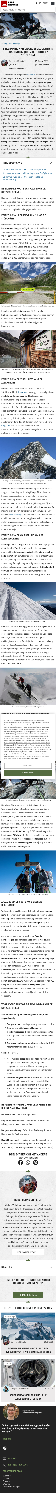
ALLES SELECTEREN (28, 773)
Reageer (6, 1267)
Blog (5, 43)
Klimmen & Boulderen (18, 68)
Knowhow (8, 1363)
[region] (28, 746)
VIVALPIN (31, 74)
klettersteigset (17, 514)
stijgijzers (5, 425)
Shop (45, 3)
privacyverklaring (32, 758)
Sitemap (6, 1484)
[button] (53, 3)
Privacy (6, 1481)
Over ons (7, 1475)
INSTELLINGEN (28, 766)
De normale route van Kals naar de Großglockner (24, 169)
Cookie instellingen (11, 1486)
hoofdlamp (23, 392)
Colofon (6, 1478)
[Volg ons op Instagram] (5, 1449)
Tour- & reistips (14, 43)
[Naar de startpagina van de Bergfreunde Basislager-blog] (10, 4)
